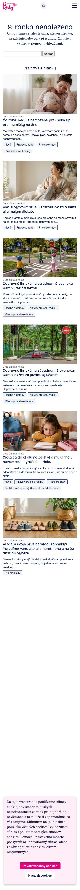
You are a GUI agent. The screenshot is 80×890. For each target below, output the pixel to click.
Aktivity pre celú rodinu (43, 308)
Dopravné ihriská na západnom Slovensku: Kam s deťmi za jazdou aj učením (39, 372)
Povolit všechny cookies (40, 866)
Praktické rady (25, 144)
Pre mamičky (12, 573)
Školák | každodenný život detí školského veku (32, 488)
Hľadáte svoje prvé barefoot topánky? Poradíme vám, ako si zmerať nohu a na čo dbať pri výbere (38, 548)
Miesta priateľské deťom (19, 314)
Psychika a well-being (17, 151)
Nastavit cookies (40, 875)
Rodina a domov (14, 308)
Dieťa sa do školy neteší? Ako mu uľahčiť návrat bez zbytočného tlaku (37, 459)
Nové (8, 144)
